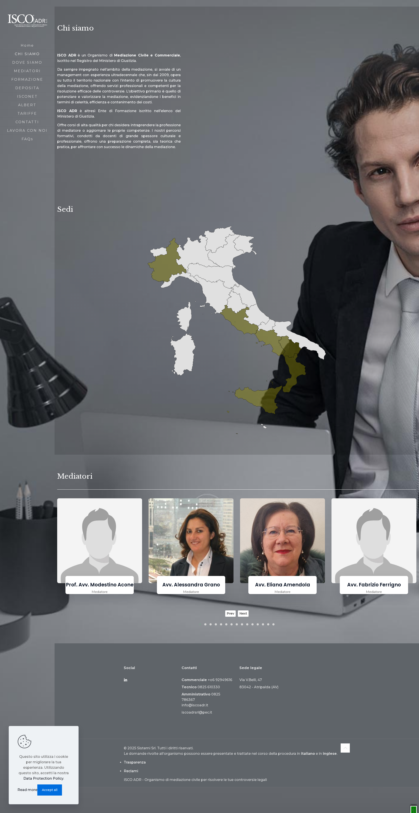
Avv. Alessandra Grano (100, 584)
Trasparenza (135, 762)
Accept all (49, 790)
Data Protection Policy (43, 778)
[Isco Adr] (27, 20)
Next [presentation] (243, 613)
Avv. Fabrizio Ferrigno (282, 584)
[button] (200, 624)
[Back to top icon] (345, 748)
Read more (27, 790)
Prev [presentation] (230, 613)
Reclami (131, 771)
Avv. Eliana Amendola (191, 584)
